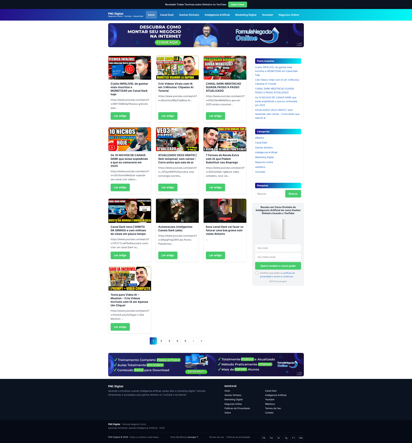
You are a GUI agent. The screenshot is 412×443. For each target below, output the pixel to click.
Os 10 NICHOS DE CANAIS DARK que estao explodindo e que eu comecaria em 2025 (276, 101)
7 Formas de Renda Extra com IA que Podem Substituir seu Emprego (222, 159)
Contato (269, 412)
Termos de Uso (273, 408)
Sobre (228, 412)
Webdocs (270, 404)
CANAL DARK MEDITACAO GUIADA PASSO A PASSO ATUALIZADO (223, 87)
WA (301, 438)
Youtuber (267, 14)
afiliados (259, 137)
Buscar (293, 193)
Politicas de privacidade (238, 437)
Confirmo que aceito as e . (277, 275)
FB (263, 438)
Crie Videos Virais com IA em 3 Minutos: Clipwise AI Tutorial (175, 87)
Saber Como (237, 4)
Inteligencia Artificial (217, 14)
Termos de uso (216, 437)
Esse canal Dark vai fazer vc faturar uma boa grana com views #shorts (224, 230)
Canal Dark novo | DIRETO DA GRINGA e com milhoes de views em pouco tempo (128, 230)
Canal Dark (167, 14)
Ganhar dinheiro (264, 147)
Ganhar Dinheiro (189, 14)
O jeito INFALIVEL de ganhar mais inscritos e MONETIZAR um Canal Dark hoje (276, 71)
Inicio (151, 14)
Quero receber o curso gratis (278, 266)
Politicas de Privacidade (237, 408)
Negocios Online (289, 14)
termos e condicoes (283, 276)
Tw (271, 438)
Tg (286, 438)
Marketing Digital (245, 14)
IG (278, 438)
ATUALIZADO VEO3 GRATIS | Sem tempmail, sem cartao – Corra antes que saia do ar (177, 159)
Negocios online (264, 162)
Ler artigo (120, 115)
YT (293, 438)
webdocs (260, 167)
